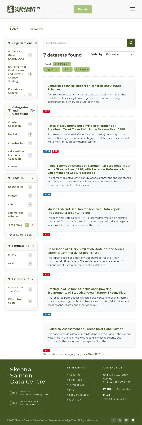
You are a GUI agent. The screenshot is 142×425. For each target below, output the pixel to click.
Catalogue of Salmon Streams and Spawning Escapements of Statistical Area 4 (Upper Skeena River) (87, 290)
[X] (119, 420)
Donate (83, 9)
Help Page (75, 379)
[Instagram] (126, 420)
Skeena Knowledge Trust (35, 394)
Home (14, 29)
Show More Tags (23, 234)
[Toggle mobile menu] (132, 9)
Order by (96, 54)
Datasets (36, 29)
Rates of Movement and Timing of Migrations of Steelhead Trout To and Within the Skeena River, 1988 (86, 127)
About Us (74, 374)
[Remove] (68, 64)
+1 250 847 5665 (122, 388)
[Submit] (131, 43)
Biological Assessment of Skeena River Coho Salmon (85, 329)
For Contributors (78, 394)
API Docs (99, 354)
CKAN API (75, 399)
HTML (47, 151)
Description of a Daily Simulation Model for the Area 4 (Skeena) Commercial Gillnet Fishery (86, 250)
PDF (47, 111)
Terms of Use (76, 384)
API (88, 354)
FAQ (71, 389)
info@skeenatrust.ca (115, 399)
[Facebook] (113, 420)
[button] (21, 43)
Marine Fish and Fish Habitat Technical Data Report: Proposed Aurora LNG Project (84, 210)
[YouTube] (133, 420)
